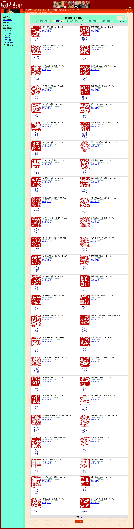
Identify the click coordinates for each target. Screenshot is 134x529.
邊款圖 (44, 31)
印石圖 (49, 31)
